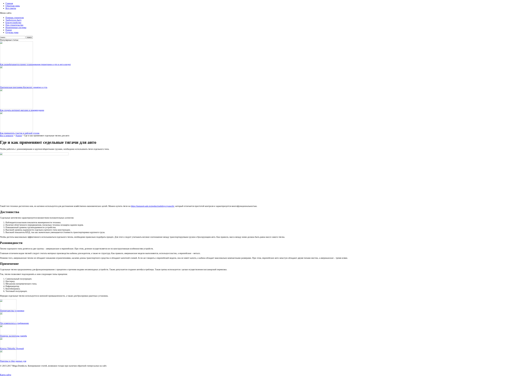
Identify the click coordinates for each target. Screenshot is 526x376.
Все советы (10, 8)
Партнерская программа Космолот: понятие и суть (23, 87)
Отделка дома (11, 32)
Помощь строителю (14, 17)
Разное (8, 30)
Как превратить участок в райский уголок (19, 133)
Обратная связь (12, 6)
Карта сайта (5, 375)
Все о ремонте (6, 135)
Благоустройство (13, 22)
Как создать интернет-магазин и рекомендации (22, 110)
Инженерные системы (15, 27)
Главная (9, 3)
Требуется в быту (13, 20)
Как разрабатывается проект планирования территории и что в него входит (35, 64)
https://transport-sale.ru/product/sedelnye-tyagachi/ (152, 206)
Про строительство (14, 25)
